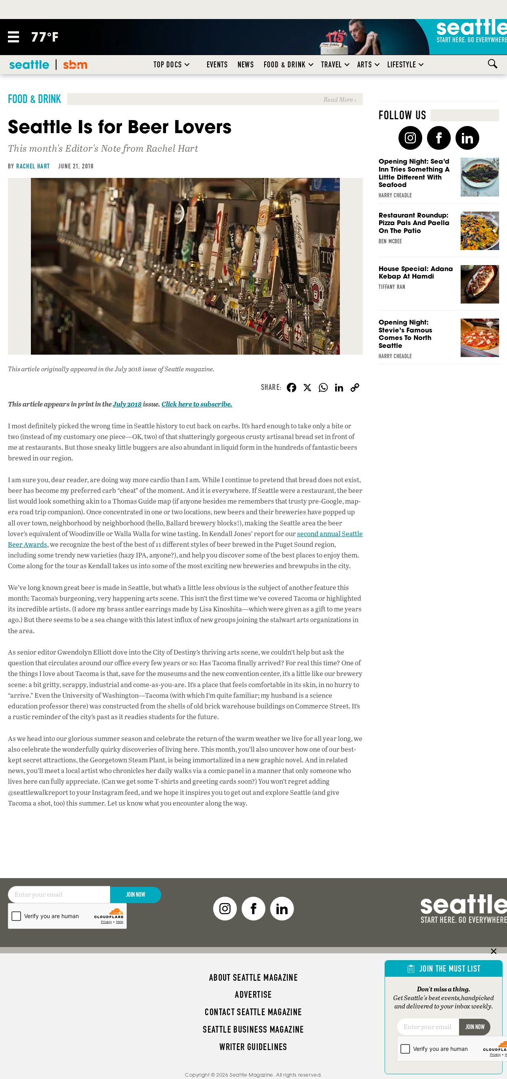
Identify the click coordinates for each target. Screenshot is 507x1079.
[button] (187, 64)
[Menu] (13, 36)
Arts (364, 64)
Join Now (135, 894)
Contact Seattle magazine (253, 1012)
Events (217, 64)
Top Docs (168, 64)
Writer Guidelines (253, 1046)
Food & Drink (285, 64)
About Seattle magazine (253, 977)
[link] (185, 99)
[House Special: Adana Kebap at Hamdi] (439, 288)
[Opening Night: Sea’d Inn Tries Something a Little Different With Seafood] (439, 180)
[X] (307, 388)
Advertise (253, 994)
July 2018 (127, 404)
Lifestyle (401, 64)
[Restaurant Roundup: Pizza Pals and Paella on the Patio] (439, 234)
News (246, 64)
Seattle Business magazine (253, 1029)
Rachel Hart (33, 166)
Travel (331, 64)
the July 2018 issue (131, 369)
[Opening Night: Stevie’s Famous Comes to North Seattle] (439, 341)
